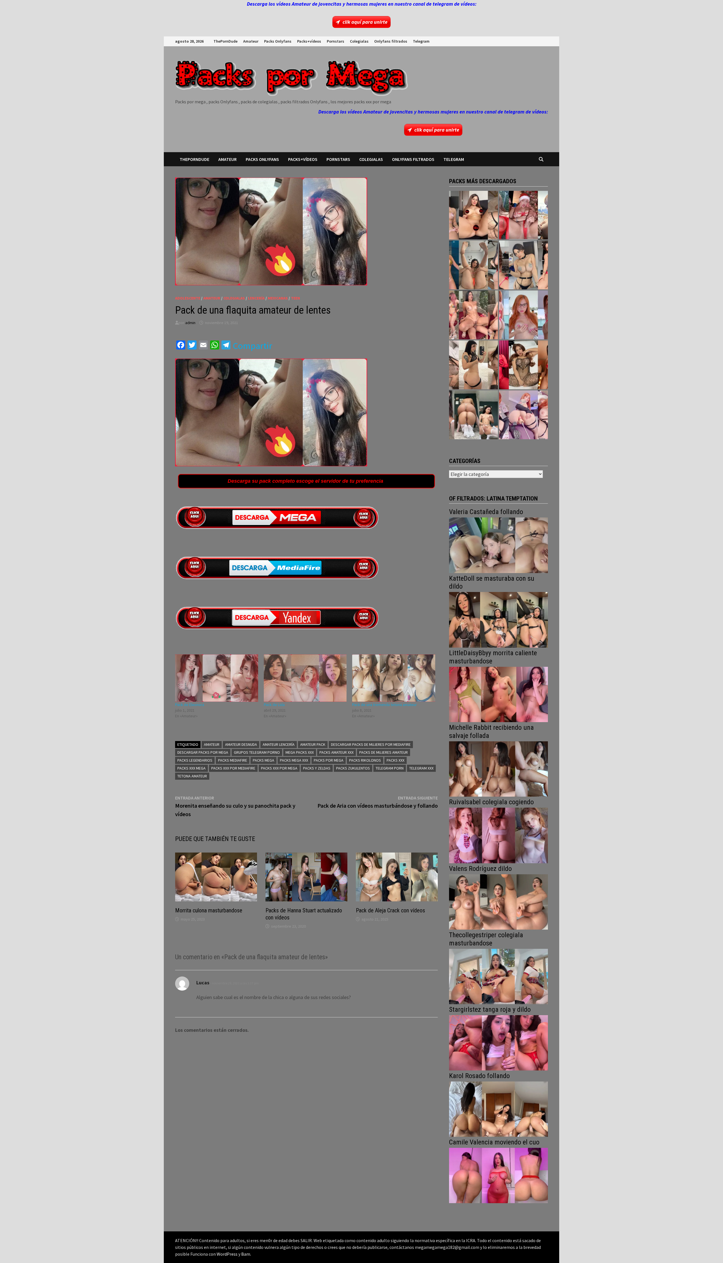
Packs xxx (395, 760)
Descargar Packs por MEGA (202, 752)
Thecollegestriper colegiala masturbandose (486, 939)
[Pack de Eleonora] (216, 678)
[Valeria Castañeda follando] (498, 544)
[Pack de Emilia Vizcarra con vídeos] (523, 314)
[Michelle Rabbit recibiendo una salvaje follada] (498, 768)
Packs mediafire (232, 760)
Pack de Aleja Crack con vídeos (390, 910)
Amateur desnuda (241, 744)
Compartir (252, 345)
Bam (245, 1254)
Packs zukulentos (353, 768)
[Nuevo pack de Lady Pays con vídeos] (523, 364)
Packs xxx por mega (279, 768)
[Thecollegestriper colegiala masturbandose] (498, 976)
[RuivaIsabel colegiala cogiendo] (498, 835)
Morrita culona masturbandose (208, 910)
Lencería (256, 298)
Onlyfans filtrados (390, 41)
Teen (295, 298)
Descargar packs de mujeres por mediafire (371, 744)
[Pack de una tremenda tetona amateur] (393, 678)
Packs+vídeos (309, 41)
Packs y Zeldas (316, 768)
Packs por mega (328, 760)
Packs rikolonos (365, 760)
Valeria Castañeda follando (486, 512)
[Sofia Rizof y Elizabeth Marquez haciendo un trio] (473, 314)
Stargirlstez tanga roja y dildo (490, 1009)
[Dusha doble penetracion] (523, 414)
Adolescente (187, 298)
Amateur (250, 41)
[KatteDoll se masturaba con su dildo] (498, 619)
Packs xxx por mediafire (233, 768)
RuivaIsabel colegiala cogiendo (491, 802)
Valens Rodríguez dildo (480, 869)
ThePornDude (226, 41)
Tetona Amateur (192, 776)
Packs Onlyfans (277, 41)
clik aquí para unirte (365, 22)
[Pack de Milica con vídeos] (473, 364)
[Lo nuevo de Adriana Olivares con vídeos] (473, 265)
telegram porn (390, 768)
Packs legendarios (194, 760)
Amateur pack (312, 744)
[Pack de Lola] (305, 678)
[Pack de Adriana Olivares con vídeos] (523, 265)
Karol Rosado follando (479, 1076)
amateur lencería (279, 744)
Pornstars (335, 41)
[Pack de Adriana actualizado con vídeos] (473, 215)
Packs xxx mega (191, 768)
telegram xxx (421, 768)
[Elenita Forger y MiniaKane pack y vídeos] (473, 414)
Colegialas (359, 41)
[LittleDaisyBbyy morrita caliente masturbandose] (498, 694)
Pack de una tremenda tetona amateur (384, 704)
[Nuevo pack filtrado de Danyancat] (523, 215)
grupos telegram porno (257, 752)
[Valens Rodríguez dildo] (498, 901)
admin (190, 322)
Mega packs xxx (300, 752)
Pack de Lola (274, 704)
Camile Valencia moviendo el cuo (494, 1142)
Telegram (421, 41)
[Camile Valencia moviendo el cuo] (498, 1175)
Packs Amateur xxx (336, 752)
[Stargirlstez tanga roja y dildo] (498, 1042)
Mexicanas (278, 298)
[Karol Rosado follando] (498, 1108)
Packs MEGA (263, 760)
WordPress (227, 1254)
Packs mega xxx (294, 760)
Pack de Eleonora (189, 704)
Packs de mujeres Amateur (383, 752)
